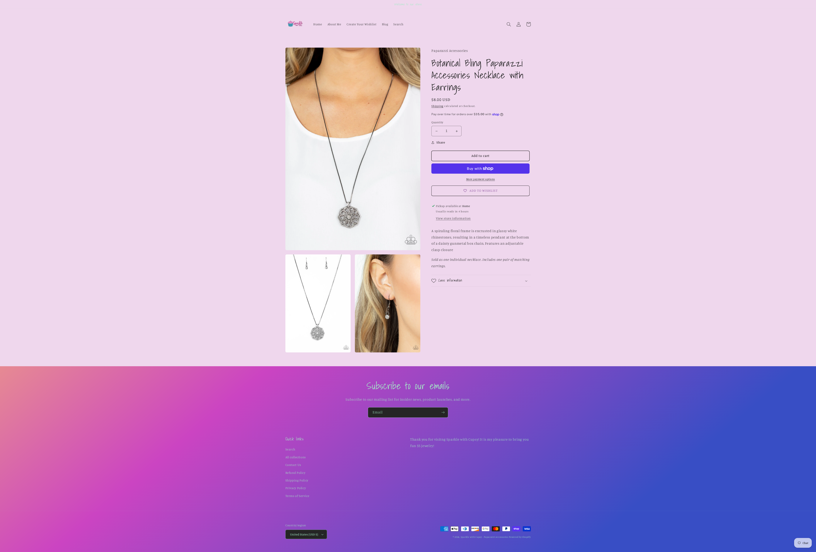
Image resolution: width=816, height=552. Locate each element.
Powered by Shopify (520, 537)
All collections (295, 457)
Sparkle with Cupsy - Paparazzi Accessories (484, 537)
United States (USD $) (304, 534)
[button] (509, 24)
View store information (453, 218)
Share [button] (440, 142)
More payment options (480, 179)
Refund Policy (295, 472)
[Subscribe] (443, 412)
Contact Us (293, 465)
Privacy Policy (295, 488)
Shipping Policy (296, 480)
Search (290, 449)
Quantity (437, 122)
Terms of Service (297, 496)
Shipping (437, 106)
